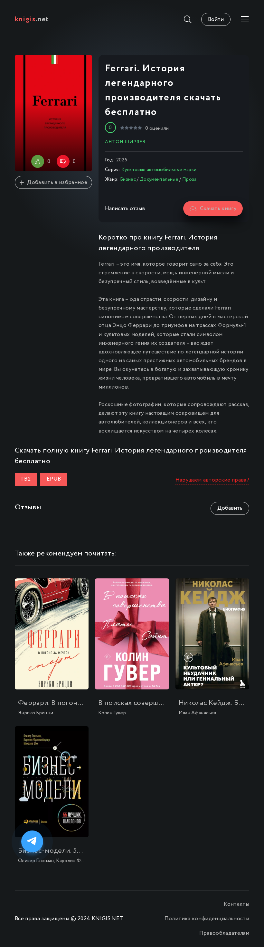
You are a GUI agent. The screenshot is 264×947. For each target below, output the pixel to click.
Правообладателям (224, 933)
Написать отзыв (125, 209)
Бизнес (128, 179)
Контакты (236, 904)
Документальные (159, 179)
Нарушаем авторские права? (212, 480)
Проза (189, 179)
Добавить (229, 508)
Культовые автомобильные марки (158, 169)
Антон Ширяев (125, 141)
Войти (216, 19)
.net (32, 19)
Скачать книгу (218, 209)
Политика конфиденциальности (207, 919)
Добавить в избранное (57, 182)
